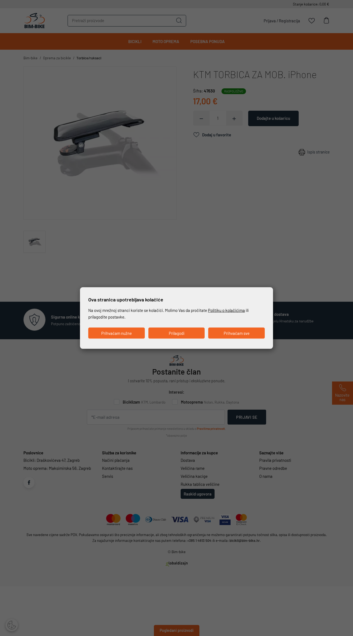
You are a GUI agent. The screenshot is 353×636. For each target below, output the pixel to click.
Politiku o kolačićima (226, 310)
